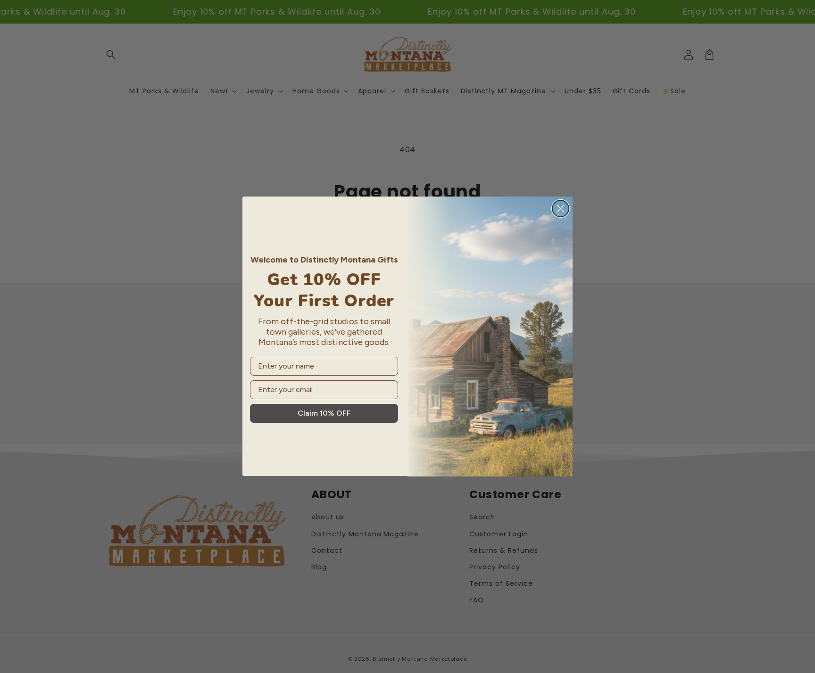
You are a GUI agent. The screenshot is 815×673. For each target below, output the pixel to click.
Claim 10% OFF (324, 413)
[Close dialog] (560, 208)
